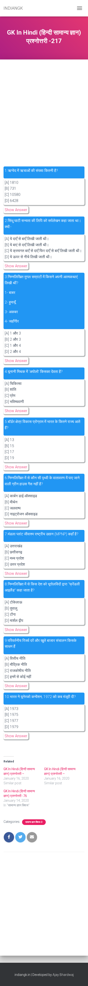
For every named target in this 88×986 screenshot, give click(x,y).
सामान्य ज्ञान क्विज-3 (33, 822)
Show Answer (16, 210)
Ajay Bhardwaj (63, 975)
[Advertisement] (44, 105)
